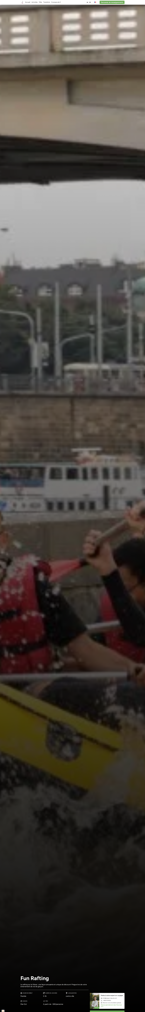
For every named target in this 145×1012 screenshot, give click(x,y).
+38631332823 (107, 1000)
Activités (35, 2)
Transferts (46, 2)
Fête (40, 2)
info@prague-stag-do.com (110, 998)
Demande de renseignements (112, 2)
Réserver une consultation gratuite (112, 1002)
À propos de (55, 2)
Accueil (27, 2)
